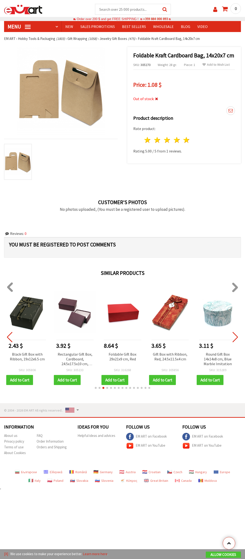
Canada (186, 480)
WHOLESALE (163, 26)
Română (81, 472)
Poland (58, 480)
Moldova (211, 480)
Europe (225, 472)
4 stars (177, 140)
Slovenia (107, 480)
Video (202, 26)
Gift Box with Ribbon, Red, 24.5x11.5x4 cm (170, 356)
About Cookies (15, 452)
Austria (131, 472)
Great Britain (159, 480)
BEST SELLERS (134, 26)
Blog (185, 26)
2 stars (157, 140)
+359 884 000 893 (155, 19)
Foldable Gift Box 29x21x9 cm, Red (122, 356)
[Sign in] (215, 9)
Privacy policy (14, 441)
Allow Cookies (223, 554)
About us (10, 435)
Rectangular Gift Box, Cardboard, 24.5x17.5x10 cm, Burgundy (75, 359)
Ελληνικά (56, 472)
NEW (69, 26)
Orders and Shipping (52, 447)
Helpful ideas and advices (96, 435)
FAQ (40, 435)
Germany (106, 472)
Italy (38, 480)
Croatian (155, 472)
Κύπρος (131, 480)
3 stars (167, 140)
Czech (177, 472)
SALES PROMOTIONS (97, 26)
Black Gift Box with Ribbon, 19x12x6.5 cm (27, 356)
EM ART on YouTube (150, 445)
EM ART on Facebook (151, 436)
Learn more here (95, 554)
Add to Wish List (218, 64)
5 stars (187, 140)
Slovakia (82, 480)
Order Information (50, 441)
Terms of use (14, 447)
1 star (148, 140)
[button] (96, 388)
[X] (6, 554)
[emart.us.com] (23, 9)
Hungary (201, 472)
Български (29, 472)
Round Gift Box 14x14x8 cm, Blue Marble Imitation (218, 359)
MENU (15, 26)
